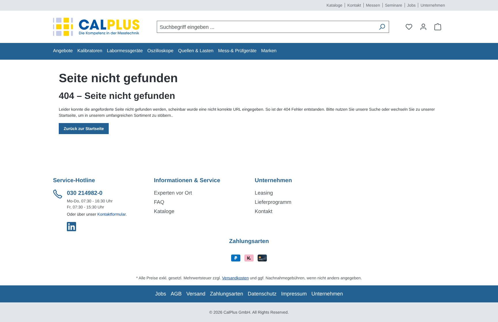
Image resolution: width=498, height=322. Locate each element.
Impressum (294, 294)
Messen (373, 5)
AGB (176, 294)
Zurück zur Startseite (84, 128)
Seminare (393, 5)
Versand (195, 294)
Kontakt (354, 5)
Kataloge (334, 5)
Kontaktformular (111, 214)
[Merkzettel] (409, 27)
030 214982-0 (84, 193)
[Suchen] (382, 27)
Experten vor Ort (173, 193)
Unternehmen (432, 5)
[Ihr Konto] (423, 27)
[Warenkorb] (438, 27)
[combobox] (266, 27)
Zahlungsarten (226, 294)
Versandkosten (235, 278)
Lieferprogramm (273, 202)
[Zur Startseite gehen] (96, 27)
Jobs (411, 5)
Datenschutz (262, 294)
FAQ (159, 202)
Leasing (264, 193)
